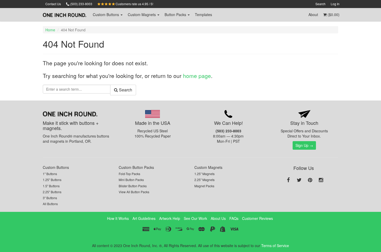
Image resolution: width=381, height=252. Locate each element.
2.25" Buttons (52, 192)
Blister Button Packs (133, 186)
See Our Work (195, 218)
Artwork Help (169, 218)
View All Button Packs (134, 192)
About (313, 14)
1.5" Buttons (51, 186)
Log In (335, 4)
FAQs (233, 218)
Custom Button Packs (136, 167)
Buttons (106, 14)
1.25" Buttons (52, 179)
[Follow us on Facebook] (288, 180)
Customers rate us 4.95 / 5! (134, 4)
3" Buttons (50, 198)
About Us (218, 218)
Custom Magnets (208, 167)
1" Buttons (50, 173)
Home (50, 29)
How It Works (118, 218)
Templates (203, 14)
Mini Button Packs (131, 179)
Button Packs (176, 14)
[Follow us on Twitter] (299, 180)
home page (197, 76)
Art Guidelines (144, 218)
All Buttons (50, 203)
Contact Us (53, 4)
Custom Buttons (56, 167)
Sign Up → (304, 145)
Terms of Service (275, 245)
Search (320, 4)
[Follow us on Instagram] (321, 180)
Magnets (142, 14)
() (333, 14)
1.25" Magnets (204, 173)
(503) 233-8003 (80, 4)
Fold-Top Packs (129, 173)
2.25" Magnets (204, 179)
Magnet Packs (204, 186)
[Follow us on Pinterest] (310, 180)
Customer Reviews (257, 218)
